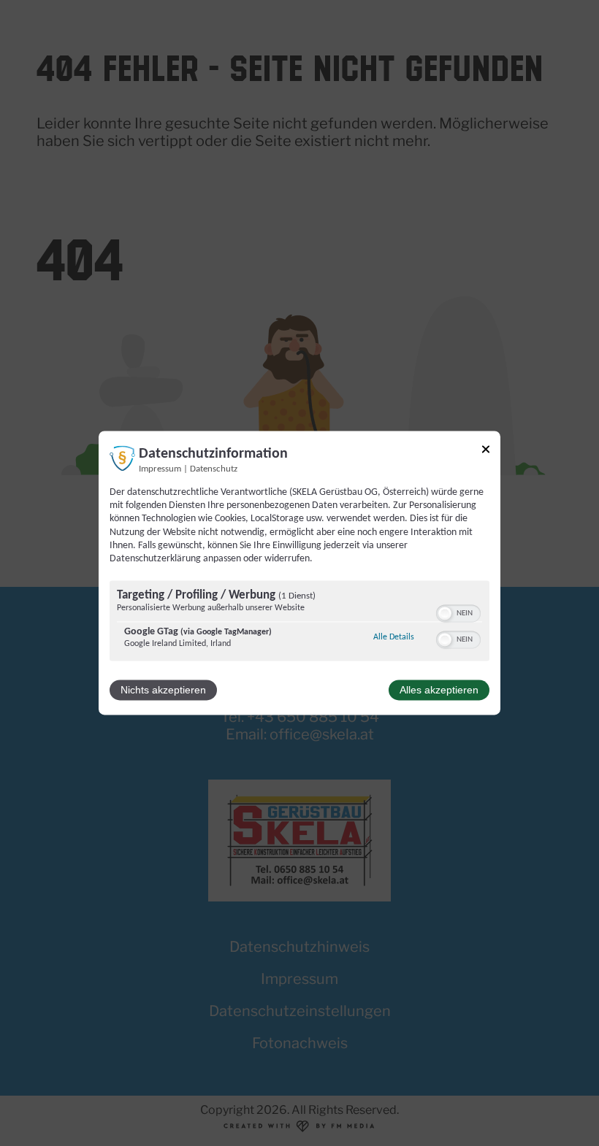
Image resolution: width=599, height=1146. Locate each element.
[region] (299, 623)
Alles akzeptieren (439, 690)
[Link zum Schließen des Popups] (485, 451)
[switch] (458, 612)
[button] (444, 613)
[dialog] (299, 573)
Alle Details (393, 637)
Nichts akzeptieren (163, 690)
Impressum (160, 469)
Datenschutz (213, 469)
